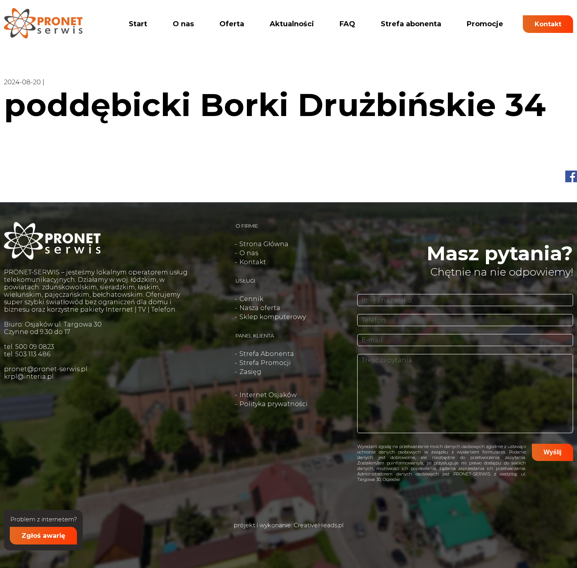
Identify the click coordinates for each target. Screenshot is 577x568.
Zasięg (250, 372)
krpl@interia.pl (29, 376)
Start (138, 24)
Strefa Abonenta (266, 353)
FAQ (347, 24)
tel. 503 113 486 (27, 354)
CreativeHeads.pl (318, 525)
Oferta (231, 24)
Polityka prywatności (273, 404)
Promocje (485, 24)
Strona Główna (263, 244)
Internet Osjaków (268, 395)
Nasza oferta (259, 308)
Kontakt (548, 24)
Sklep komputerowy (272, 317)
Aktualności (292, 24)
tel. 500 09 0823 (29, 346)
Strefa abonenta (411, 24)
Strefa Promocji (265, 363)
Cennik (251, 299)
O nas (183, 24)
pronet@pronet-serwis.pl (46, 369)
